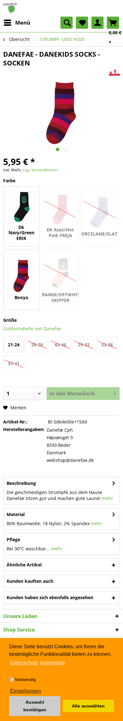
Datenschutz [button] (24, 662)
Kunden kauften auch (30, 581)
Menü (22, 22)
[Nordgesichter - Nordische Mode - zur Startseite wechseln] (61, 8)
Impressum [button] (52, 662)
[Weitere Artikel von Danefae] (114, 72)
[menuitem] (16, 22)
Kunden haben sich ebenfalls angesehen (50, 597)
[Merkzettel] (82, 22)
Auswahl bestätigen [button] (34, 706)
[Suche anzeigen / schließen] (66, 22)
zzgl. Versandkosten (40, 170)
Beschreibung (21, 483)
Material (16, 514)
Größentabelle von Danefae (32, 329)
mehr (107, 498)
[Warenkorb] (113, 22)
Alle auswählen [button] (88, 705)
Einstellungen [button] (25, 691)
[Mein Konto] (97, 22)
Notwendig (25, 679)
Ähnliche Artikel (24, 565)
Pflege (13, 539)
